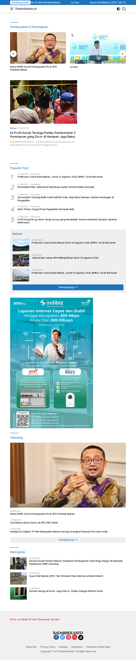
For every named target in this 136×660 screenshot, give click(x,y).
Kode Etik (31, 646)
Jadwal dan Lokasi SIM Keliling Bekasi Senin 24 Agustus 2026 (65, 257)
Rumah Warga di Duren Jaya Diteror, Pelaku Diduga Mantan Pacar (66, 591)
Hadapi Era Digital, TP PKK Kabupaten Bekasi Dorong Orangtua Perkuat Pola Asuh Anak (59, 531)
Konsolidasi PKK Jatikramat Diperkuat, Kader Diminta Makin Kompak (56, 187)
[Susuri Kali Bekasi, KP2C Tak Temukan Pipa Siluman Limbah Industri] (18, 578)
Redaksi (63, 646)
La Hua (59, 2)
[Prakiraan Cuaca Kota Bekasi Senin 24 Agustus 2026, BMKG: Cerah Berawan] (21, 245)
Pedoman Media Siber (98, 646)
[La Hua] (98, 48)
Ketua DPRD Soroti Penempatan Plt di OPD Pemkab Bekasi (33, 68)
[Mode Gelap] (118, 9)
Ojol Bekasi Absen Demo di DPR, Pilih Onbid (34, 522)
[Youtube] (74, 637)
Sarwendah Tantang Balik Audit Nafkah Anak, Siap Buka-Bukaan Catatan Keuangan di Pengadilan (66, 199)
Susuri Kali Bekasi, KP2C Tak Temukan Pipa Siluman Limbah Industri (66, 576)
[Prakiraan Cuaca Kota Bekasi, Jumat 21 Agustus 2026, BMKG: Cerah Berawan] (21, 275)
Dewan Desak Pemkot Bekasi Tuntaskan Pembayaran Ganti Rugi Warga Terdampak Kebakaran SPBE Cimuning (76, 562)
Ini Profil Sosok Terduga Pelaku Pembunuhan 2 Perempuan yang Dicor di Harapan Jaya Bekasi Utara (43, 136)
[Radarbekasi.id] (68, 632)
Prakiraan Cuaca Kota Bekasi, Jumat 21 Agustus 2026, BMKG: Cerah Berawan (60, 176)
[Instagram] (68, 637)
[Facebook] (56, 637)
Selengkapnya (67, 287)
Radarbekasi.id (25, 9)
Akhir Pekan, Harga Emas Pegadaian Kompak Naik (46, 209)
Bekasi (13, 128)
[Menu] (12, 9)
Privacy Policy (47, 646)
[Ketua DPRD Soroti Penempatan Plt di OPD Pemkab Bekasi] (38, 48)
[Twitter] (62, 637)
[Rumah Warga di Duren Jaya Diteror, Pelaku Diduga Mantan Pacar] (18, 593)
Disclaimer (77, 646)
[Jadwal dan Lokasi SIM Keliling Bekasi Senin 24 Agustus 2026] (21, 260)
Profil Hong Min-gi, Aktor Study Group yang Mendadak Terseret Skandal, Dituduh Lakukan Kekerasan (67, 221)
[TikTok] (80, 637)
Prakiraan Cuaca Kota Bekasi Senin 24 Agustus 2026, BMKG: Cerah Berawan (74, 242)
